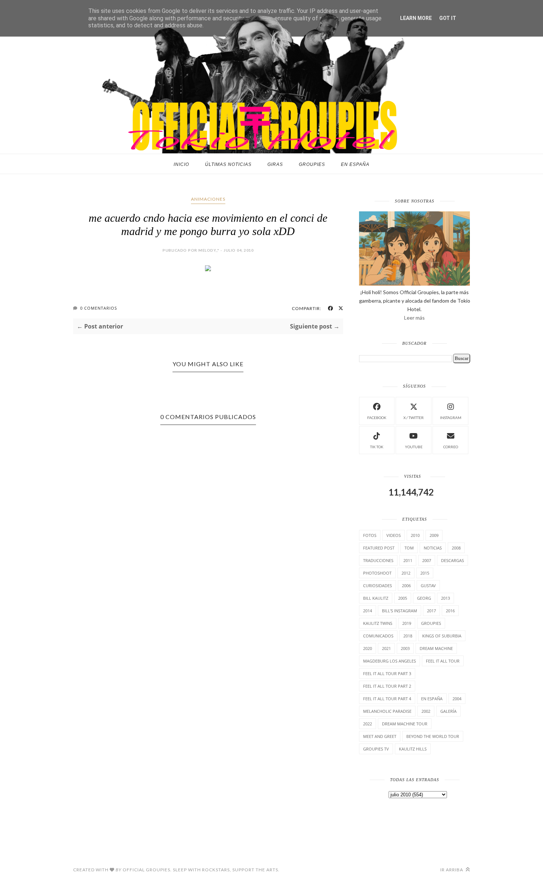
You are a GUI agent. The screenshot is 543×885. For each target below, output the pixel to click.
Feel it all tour (443, 661)
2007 (426, 560)
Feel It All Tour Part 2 (387, 686)
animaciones (208, 199)
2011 (407, 560)
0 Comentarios (98, 308)
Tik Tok (376, 447)
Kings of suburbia (441, 636)
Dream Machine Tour (404, 723)
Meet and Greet (379, 736)
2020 (367, 648)
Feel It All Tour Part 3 (387, 673)
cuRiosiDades (377, 585)
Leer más (414, 317)
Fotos (369, 535)
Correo (450, 447)
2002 (425, 711)
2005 (402, 598)
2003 (405, 648)
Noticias (433, 548)
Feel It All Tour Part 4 (387, 698)
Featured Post (379, 548)
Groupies (312, 164)
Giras (275, 164)
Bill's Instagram (399, 610)
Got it (447, 18)
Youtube (414, 447)
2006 (406, 585)
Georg (424, 598)
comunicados (378, 636)
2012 (406, 573)
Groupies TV (376, 749)
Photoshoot (377, 573)
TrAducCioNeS (378, 560)
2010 (415, 535)
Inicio (181, 164)
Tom (409, 548)
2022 (367, 723)
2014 (367, 610)
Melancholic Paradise (387, 711)
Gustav (428, 585)
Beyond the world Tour (432, 736)
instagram (450, 417)
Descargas (452, 560)
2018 (407, 636)
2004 (456, 698)
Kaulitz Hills (413, 749)
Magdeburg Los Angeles (389, 661)
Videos (393, 535)
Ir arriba (452, 869)
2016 (450, 610)
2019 (406, 623)
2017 (431, 610)
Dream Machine (436, 648)
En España (355, 164)
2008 (456, 548)
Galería (448, 711)
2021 (386, 648)
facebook (376, 417)
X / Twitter (413, 417)
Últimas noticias (228, 164)
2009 (434, 535)
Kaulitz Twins (377, 623)
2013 (445, 598)
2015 (424, 573)
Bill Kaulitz (375, 598)
